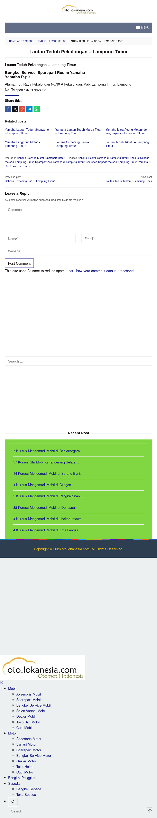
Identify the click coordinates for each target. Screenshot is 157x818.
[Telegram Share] (29, 109)
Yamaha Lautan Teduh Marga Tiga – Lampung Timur (78, 131)
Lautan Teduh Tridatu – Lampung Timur (127, 144)
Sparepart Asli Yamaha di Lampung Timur (59, 162)
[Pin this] (22, 109)
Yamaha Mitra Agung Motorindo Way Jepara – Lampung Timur (126, 131)
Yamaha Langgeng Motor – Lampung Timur (22, 144)
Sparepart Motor (54, 158)
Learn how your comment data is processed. (101, 270)
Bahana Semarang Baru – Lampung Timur (72, 144)
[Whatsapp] (37, 109)
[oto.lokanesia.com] (78, 8)
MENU (145, 27)
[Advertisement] (78, 313)
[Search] (13, 801)
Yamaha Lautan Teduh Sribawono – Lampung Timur (27, 131)
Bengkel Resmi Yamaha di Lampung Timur (103, 158)
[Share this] (8, 109)
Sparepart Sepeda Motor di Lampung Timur (111, 162)
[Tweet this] (15, 109)
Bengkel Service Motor (30, 158)
